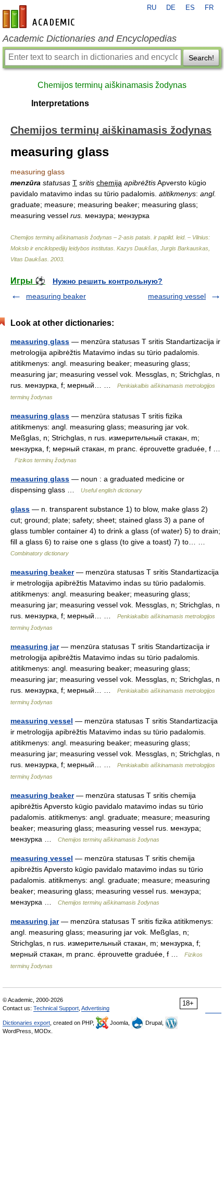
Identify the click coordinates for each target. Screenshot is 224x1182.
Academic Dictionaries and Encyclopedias (90, 38)
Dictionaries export (26, 1023)
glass (20, 509)
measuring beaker (56, 296)
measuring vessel (177, 296)
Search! (201, 58)
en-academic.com (40, 16)
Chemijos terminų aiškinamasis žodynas (112, 85)
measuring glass (39, 341)
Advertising (95, 1008)
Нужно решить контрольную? (108, 281)
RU (151, 7)
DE (171, 7)
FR (209, 7)
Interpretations (60, 103)
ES (190, 7)
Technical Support (56, 1008)
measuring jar (34, 646)
